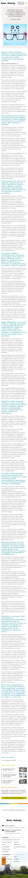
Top (4, 863)
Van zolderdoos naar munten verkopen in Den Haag (9, 769)
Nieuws (4, 844)
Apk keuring (4, 861)
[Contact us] (3, 825)
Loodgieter (16, 859)
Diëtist (15, 856)
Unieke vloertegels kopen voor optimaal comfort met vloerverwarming (9, 782)
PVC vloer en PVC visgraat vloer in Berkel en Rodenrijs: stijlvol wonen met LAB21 (10, 775)
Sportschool (16, 861)
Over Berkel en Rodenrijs (7, 839)
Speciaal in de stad (6, 842)
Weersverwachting (6, 849)
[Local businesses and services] (3, 830)
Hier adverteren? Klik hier (9, 760)
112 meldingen (5, 851)
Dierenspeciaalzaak (6, 859)
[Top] (4, 860)
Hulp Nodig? (10, 825)
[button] (25, 3)
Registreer (16, 842)
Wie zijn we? (17, 839)
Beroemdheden (5, 847)
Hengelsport (5, 856)
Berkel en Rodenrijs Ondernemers (13, 830)
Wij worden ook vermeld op (19, 847)
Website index (17, 844)
